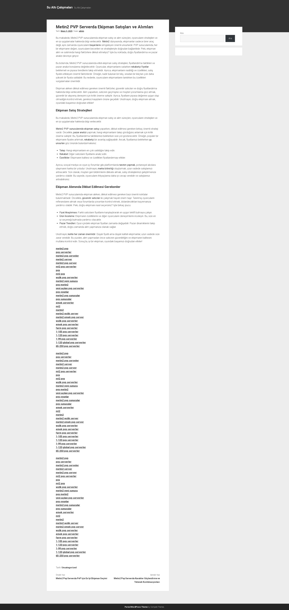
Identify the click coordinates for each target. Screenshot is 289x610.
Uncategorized (69, 567)
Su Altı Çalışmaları (60, 7)
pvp (58, 270)
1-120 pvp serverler (67, 335)
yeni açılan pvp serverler (70, 288)
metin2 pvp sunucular (68, 295)
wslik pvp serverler (67, 277)
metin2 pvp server (66, 263)
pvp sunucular (64, 299)
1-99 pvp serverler (66, 339)
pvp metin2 (62, 284)
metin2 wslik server (67, 313)
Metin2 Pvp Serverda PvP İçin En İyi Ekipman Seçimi (81, 578)
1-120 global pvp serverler (71, 342)
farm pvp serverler (67, 328)
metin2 (60, 310)
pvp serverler (63, 252)
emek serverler (65, 302)
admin (81, 31)
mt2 (58, 306)
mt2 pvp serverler (66, 266)
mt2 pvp (60, 273)
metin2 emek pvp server (70, 317)
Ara (181, 33)
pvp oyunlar (62, 292)
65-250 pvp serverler (68, 346)
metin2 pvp (62, 248)
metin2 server (64, 259)
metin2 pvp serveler (67, 255)
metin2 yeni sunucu (67, 281)
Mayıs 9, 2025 (66, 31)
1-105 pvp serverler (67, 331)
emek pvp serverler (67, 324)
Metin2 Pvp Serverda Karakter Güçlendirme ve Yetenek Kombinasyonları (137, 580)
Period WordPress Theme (136, 607)
